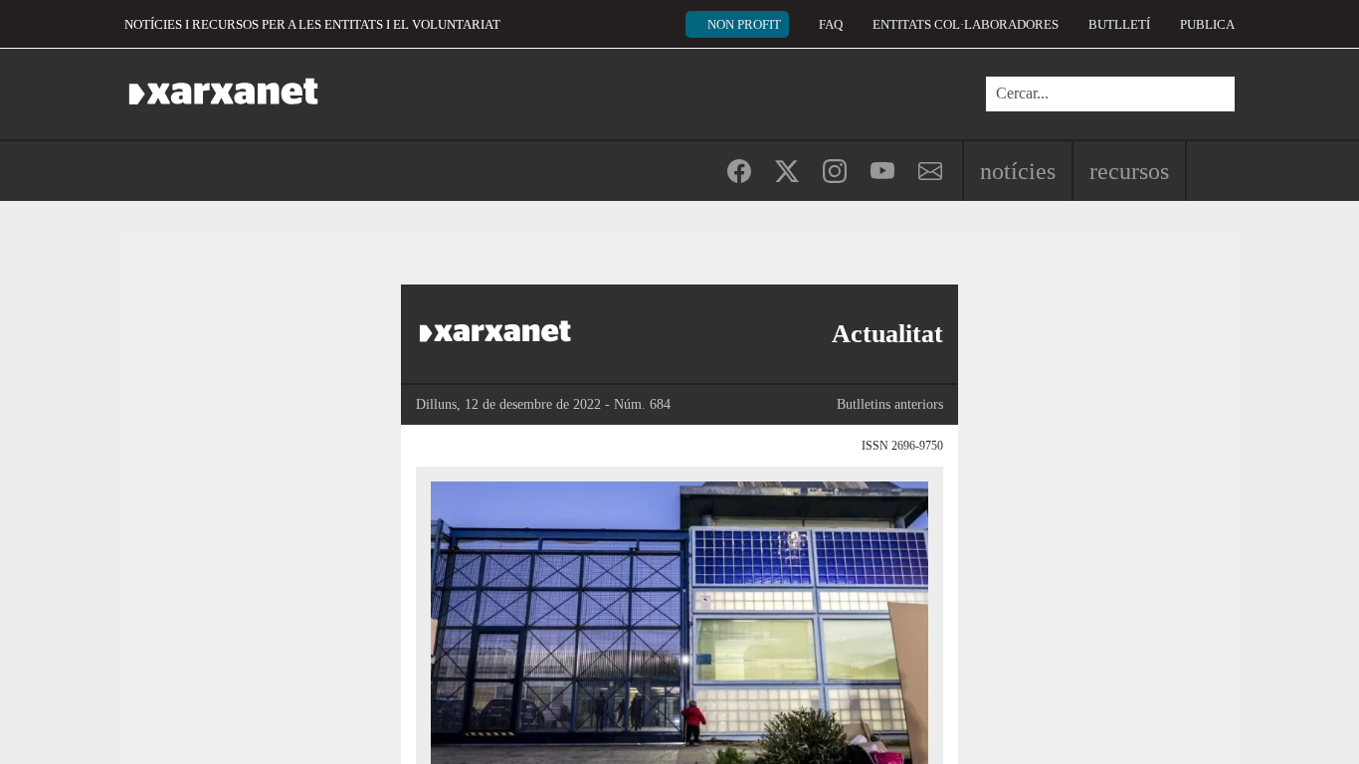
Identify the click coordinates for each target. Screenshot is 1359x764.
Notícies (1018, 171)
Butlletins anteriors (890, 404)
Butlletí (1119, 24)
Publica (1207, 24)
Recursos (1129, 171)
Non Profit (744, 24)
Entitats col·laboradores (966, 24)
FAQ (831, 24)
